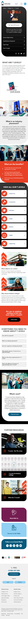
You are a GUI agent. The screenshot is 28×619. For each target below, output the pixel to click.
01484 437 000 (14, 570)
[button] (14, 193)
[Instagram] (19, 53)
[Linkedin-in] (14, 545)
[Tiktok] (24, 53)
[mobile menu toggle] (25, 3)
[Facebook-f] (16, 53)
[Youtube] (21, 53)
